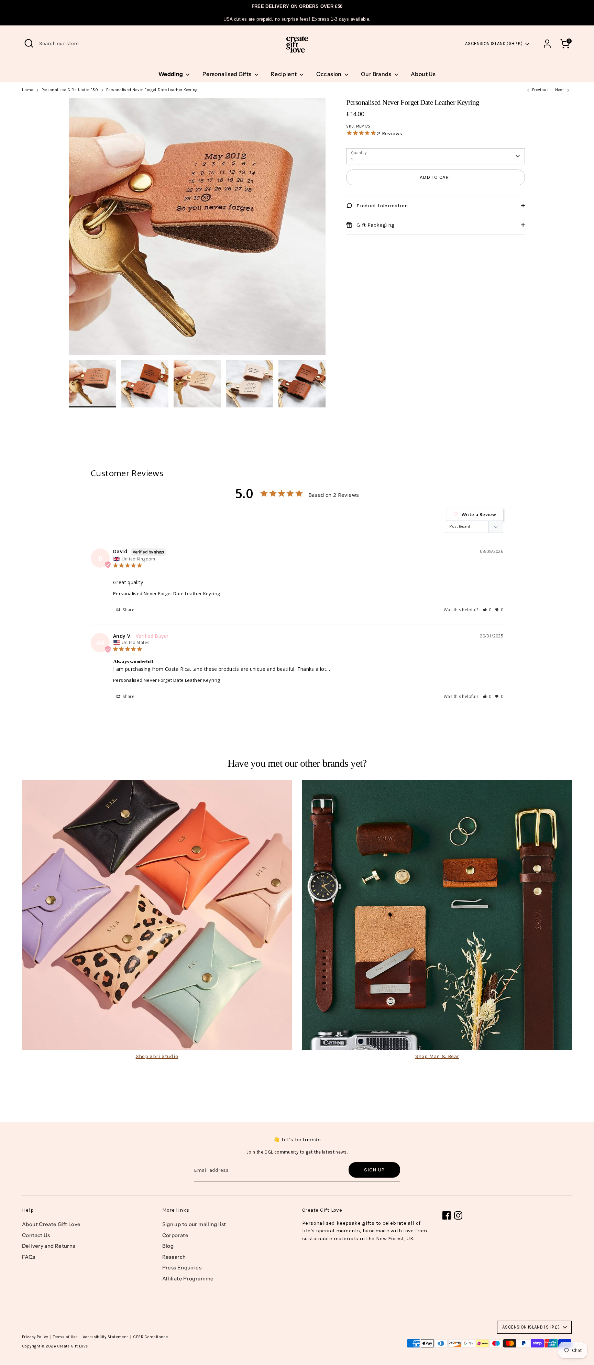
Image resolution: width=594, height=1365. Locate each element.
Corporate (175, 1235)
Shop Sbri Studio (157, 1056)
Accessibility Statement (105, 1337)
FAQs (28, 1257)
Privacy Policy (35, 1337)
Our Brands (377, 73)
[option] (197, 229)
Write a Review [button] (479, 514)
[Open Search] (29, 43)
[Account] (547, 44)
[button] (487, 610)
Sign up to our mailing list (194, 1224)
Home (27, 90)
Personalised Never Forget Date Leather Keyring (151, 90)
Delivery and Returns (48, 1246)
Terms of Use (65, 1337)
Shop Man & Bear (437, 1056)
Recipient (284, 73)
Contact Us (36, 1235)
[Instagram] (458, 1215)
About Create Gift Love (51, 1224)
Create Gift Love (72, 1346)
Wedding (171, 73)
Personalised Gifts (227, 73)
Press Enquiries (182, 1267)
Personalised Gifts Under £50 (70, 90)
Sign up (374, 1170)
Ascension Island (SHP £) (493, 43)
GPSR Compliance (150, 1337)
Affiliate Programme (188, 1278)
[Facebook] (446, 1215)
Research (174, 1257)
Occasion (329, 73)
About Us (423, 73)
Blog (168, 1246)
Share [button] (128, 610)
